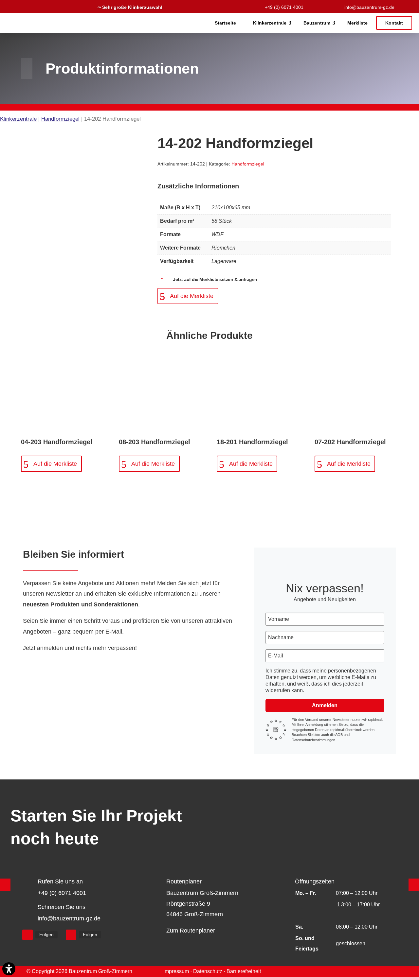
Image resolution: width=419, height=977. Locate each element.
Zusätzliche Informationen (198, 186)
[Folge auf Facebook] (27, 935)
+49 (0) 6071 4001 (284, 7)
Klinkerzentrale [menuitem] (269, 23)
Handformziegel (60, 119)
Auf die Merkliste (191, 296)
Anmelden (324, 705)
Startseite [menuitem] (225, 23)
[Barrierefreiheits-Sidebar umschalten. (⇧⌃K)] (8, 968)
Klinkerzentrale (18, 119)
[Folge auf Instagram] (71, 935)
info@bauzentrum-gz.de (369, 7)
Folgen (46, 934)
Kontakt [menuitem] (394, 23)
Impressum (176, 971)
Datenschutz (207, 971)
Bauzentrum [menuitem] (316, 23)
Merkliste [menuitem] (357, 23)
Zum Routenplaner (190, 930)
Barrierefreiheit (244, 971)
